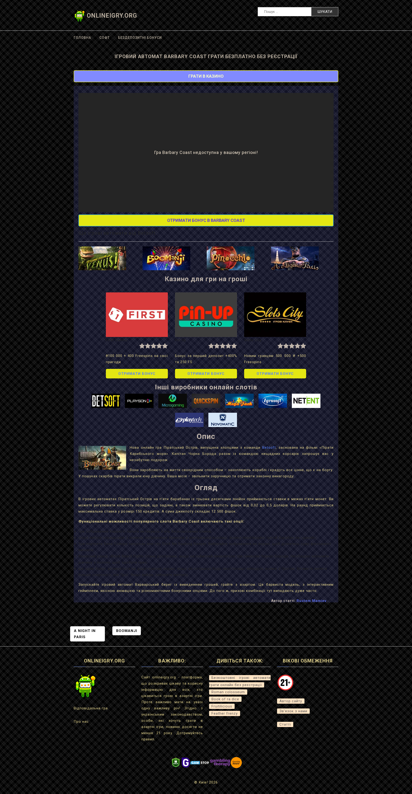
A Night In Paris (85, 634)
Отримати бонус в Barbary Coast (206, 220)
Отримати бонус (136, 374)
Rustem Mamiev (311, 601)
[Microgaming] (172, 400)
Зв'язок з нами (293, 711)
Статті (285, 724)
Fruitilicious (221, 706)
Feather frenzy (224, 713)
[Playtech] (189, 419)
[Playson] (139, 400)
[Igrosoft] (272, 400)
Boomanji (126, 631)
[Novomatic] (222, 419)
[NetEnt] (306, 400)
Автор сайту (290, 701)
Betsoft (269, 447)
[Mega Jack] (239, 400)
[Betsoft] (106, 400)
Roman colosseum (228, 692)
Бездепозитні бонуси (140, 38)
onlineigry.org (112, 15)
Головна (82, 38)
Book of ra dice (225, 699)
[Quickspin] (206, 400)
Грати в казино (206, 76)
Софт (104, 38)
